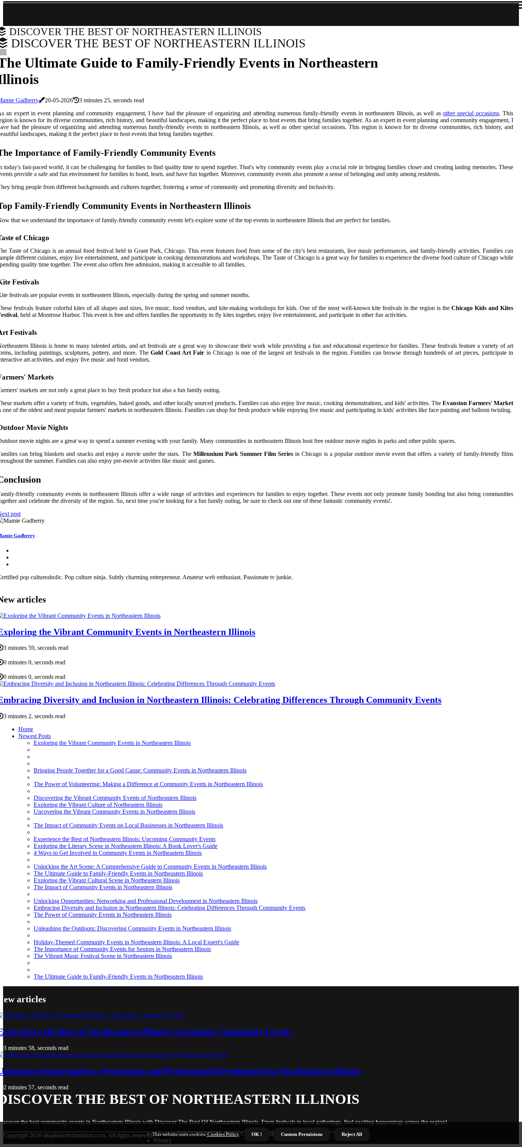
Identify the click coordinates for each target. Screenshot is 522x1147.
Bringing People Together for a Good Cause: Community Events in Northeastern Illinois (140, 770)
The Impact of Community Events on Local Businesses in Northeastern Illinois (128, 825)
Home (25, 729)
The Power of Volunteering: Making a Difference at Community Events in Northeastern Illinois (148, 784)
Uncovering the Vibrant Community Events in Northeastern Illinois (114, 811)
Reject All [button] (352, 1134)
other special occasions (471, 113)
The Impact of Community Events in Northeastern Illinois (103, 887)
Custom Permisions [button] (302, 1134)
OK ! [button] (256, 1134)
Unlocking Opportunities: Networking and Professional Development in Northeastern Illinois (146, 901)
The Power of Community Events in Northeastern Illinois (103, 914)
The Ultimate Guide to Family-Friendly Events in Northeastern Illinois (118, 873)
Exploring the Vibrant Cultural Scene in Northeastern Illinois (107, 880)
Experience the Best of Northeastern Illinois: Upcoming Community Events (125, 839)
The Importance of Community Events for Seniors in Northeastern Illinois (122, 949)
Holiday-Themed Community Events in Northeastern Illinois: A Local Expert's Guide (136, 942)
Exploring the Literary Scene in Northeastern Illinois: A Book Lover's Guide (125, 846)
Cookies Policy (222, 1134)
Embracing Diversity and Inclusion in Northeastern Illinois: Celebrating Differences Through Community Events (169, 908)
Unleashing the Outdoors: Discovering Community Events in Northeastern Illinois (132, 928)
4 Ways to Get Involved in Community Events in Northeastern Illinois (118, 853)
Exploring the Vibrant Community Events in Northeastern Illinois (112, 743)
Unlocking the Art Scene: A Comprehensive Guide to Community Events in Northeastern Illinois (150, 866)
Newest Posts (34, 736)
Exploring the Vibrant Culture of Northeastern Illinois (98, 804)
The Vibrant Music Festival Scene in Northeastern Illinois (103, 956)
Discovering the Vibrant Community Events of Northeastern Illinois (115, 798)
